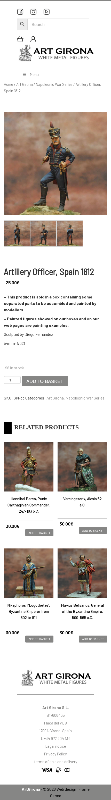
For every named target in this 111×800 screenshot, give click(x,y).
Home (8, 84)
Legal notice (55, 746)
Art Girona (24, 84)
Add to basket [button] (39, 533)
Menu (34, 74)
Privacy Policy (55, 754)
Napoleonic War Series (54, 84)
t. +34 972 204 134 (55, 738)
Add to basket (44, 381)
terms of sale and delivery (55, 761)
